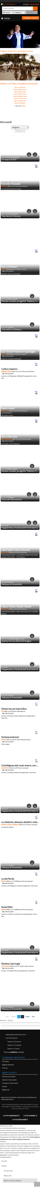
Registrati (5, 1090)
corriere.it (11, 1115)
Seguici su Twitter (13, 1048)
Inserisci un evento (8, 1076)
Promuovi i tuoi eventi (10, 1083)
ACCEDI (24, 4)
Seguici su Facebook (14, 1041)
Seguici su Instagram (14, 1045)
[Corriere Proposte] (9, 4)
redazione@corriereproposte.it (15, 1034)
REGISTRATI (32, 4)
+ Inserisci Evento (30, 18)
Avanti (27, 1016)
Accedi (4, 1086)
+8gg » (24, 106)
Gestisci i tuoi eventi (9, 1080)
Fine (33, 1016)
